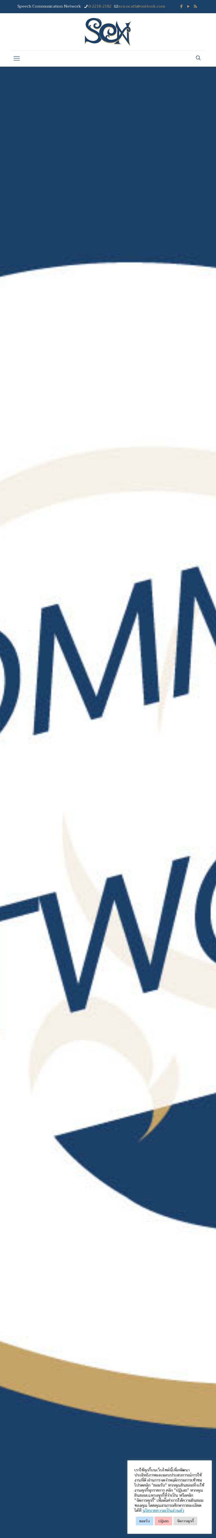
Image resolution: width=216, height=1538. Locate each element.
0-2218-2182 (99, 6)
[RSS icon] (195, 6)
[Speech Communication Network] (108, 31)
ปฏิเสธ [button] (163, 1521)
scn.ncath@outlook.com (142, 6)
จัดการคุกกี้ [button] (185, 1521)
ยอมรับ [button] (144, 1521)
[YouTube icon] (188, 6)
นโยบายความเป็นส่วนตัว (163, 1510)
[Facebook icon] (181, 6)
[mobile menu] (16, 58)
